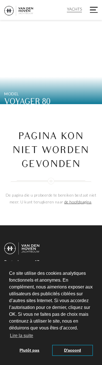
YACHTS (74, 9)
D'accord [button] (72, 350)
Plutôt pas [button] (29, 350)
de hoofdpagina (78, 201)
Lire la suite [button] (21, 335)
